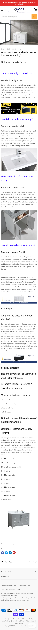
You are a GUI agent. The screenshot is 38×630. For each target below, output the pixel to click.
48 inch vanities (5, 471)
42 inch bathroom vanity (8, 475)
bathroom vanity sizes (11, 544)
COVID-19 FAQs (19, 623)
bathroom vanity (25, 85)
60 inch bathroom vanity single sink (11, 467)
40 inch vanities (5, 479)
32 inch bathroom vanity (8, 487)
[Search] (34, 16)
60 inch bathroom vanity (8, 463)
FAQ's (27, 621)
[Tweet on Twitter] (6, 552)
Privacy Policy (13, 619)
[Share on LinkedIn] (10, 552)
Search (32, 621)
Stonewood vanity (6, 499)
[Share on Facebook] (2, 552)
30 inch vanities (5, 491)
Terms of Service (22, 619)
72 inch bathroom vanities (8, 459)
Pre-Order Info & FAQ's (18, 621)
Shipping (31, 619)
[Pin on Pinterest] (14, 552)
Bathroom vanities (6, 192)
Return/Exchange (6, 621)
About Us (5, 619)
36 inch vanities (5, 483)
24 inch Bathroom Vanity (8, 495)
